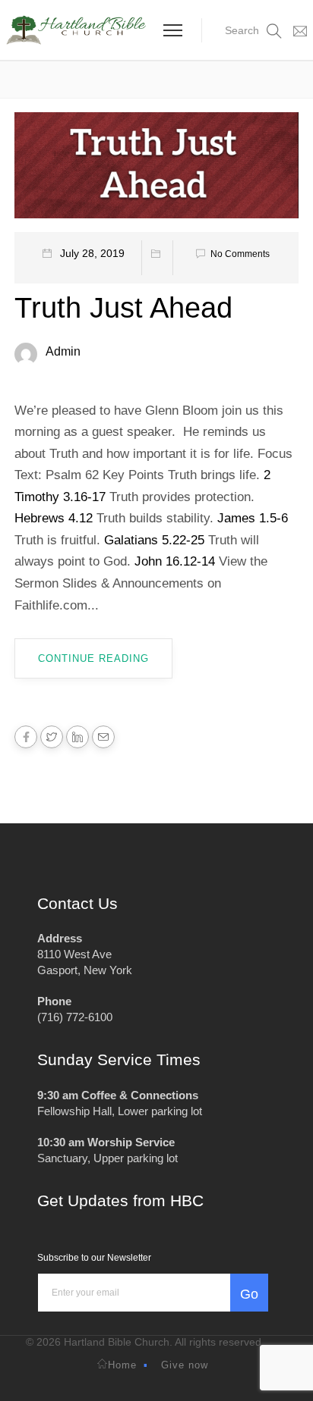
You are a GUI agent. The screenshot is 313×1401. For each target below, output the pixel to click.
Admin (63, 351)
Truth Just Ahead (123, 308)
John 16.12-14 (174, 561)
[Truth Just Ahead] (156, 171)
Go (249, 1294)
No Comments (240, 254)
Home (122, 1365)
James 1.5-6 (252, 518)
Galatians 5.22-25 (154, 540)
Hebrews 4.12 (53, 518)
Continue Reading (93, 658)
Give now (184, 1365)
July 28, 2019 (92, 253)
